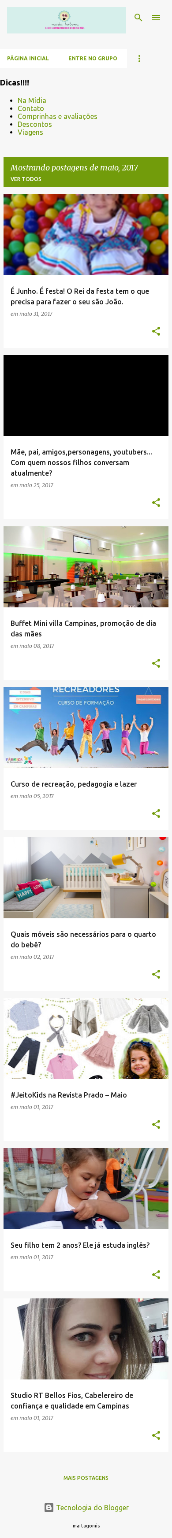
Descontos (35, 124)
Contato (31, 108)
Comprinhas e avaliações (57, 116)
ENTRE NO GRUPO (92, 58)
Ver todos (26, 179)
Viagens (30, 132)
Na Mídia (32, 100)
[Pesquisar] (138, 17)
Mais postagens (86, 1478)
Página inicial (28, 58)
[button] (156, 331)
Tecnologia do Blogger (91, 1508)
